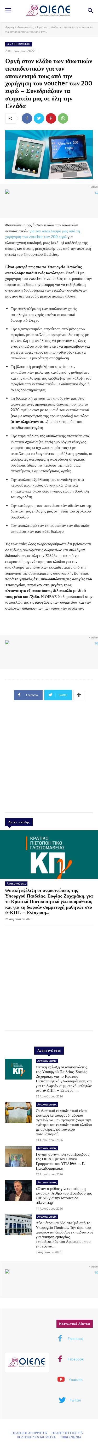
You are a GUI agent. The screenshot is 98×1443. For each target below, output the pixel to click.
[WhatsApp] (63, 118)
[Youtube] (61, 1380)
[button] (90, 11)
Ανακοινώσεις (25, 27)
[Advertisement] (49, 758)
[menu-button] (8, 11)
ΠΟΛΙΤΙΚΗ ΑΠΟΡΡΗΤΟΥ (29, 1433)
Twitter (75, 1400)
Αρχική (9, 27)
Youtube (76, 1380)
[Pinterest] (51, 118)
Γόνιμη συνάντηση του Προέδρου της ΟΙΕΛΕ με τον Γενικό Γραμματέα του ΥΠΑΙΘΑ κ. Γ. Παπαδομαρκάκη (62, 1161)
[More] (78, 695)
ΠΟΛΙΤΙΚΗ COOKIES (67, 1433)
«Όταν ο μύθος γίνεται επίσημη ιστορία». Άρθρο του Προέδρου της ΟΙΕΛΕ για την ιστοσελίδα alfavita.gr (64, 1195)
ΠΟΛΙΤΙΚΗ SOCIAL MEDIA (36, 1437)
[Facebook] (27, 118)
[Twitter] (39, 118)
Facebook (76, 1339)
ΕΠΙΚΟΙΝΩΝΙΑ (70, 1437)
